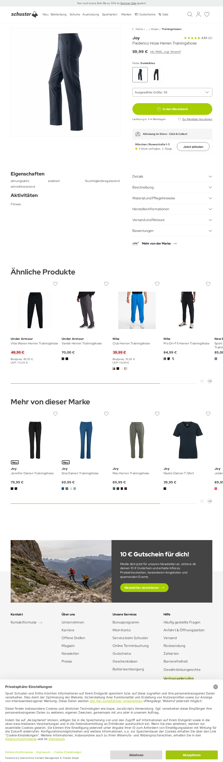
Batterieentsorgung (128, 669)
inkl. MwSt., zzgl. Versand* (165, 51)
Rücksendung (174, 645)
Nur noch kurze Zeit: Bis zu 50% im (98, 3)
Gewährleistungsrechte (182, 669)
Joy (136, 37)
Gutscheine (122, 653)
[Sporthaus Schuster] (24, 14)
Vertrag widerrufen (179, 678)
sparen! (141, 3)
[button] (202, 381)
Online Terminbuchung (131, 645)
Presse (67, 661)
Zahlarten (171, 653)
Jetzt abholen (193, 147)
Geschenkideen (125, 661)
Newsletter (70, 653)
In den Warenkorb (175, 109)
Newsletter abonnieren (142, 588)
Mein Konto (122, 630)
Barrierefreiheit (176, 661)
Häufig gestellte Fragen (182, 622)
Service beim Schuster (130, 638)
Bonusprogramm (126, 622)
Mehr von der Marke (156, 243)
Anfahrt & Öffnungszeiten (184, 630)
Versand (170, 638)
